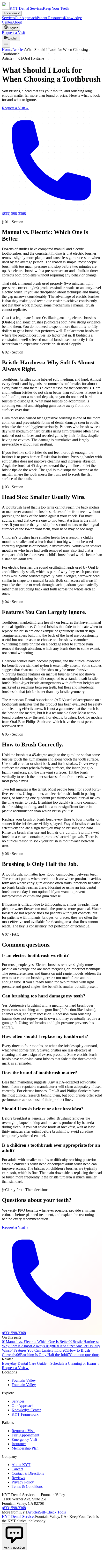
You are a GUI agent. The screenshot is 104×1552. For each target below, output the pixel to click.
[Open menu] (6, 44)
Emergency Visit (24, 1439)
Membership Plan (25, 1448)
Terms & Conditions (27, 1486)
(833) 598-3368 (14, 1508)
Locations (10, 13)
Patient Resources (50, 18)
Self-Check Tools (52, 1512)
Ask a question (14, 1547)
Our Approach (26, 18)
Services (8, 18)
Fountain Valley (24, 1380)
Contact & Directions (28, 1473)
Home (6, 49)
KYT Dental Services (18, 1516)
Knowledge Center (26, 1410)
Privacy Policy (23, 1482)
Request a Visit (13, 33)
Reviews (18, 1478)
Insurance (19, 1444)
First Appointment (25, 1435)
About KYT (21, 1465)
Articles (18, 49)
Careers (17, 1469)
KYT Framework (25, 1414)
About (17, 22)
